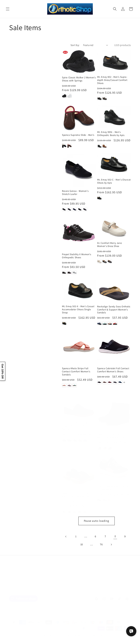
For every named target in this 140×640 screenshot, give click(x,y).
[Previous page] (66, 537)
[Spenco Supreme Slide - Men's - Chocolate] (69, 146)
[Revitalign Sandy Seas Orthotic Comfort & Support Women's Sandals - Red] (115, 323)
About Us (41, 580)
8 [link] (115, 536)
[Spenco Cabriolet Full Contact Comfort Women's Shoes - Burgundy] (110, 382)
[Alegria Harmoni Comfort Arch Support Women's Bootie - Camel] (104, 448)
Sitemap (16, 580)
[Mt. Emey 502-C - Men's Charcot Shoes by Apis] (114, 164)
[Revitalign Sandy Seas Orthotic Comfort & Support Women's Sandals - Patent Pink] (110, 323)
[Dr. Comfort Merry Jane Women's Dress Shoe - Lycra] (110, 261)
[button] (8, 9)
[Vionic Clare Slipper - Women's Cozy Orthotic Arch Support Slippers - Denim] (85, 440)
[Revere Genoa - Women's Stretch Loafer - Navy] (74, 209)
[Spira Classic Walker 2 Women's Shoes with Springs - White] (69, 96)
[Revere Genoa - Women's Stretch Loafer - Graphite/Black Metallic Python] (69, 209)
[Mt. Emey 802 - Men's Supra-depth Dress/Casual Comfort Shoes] (114, 61)
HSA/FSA (121, 580)
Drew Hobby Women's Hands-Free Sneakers (113, 488)
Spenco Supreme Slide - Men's (78, 135)
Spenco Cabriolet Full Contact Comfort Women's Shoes (113, 370)
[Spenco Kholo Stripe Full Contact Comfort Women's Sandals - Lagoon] (74, 385)
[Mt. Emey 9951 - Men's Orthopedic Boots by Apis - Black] (99, 146)
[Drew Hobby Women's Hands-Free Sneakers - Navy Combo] (104, 500)
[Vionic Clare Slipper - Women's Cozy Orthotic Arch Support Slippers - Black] (69, 440)
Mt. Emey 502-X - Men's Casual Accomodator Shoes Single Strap (78, 309)
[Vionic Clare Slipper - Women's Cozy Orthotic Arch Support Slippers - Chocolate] (80, 440)
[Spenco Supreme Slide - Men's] (79, 117)
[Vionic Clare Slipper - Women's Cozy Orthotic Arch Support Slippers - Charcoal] (74, 440)
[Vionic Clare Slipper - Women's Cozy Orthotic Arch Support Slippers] (79, 407)
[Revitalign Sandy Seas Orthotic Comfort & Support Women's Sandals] (114, 290)
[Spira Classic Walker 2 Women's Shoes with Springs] (79, 61)
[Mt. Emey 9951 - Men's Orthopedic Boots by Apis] (114, 116)
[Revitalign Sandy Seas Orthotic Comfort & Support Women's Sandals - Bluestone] (104, 323)
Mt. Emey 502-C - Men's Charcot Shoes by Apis (114, 181)
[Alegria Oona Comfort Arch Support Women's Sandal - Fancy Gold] (74, 511)
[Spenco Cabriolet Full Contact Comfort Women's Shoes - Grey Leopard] (115, 382)
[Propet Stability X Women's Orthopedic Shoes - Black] (64, 272)
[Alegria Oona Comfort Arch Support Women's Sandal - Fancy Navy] (80, 511)
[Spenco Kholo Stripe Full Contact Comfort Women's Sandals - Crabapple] (64, 385)
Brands (28, 580)
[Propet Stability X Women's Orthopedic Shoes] (79, 233)
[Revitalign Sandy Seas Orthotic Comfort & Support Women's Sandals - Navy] (99, 323)
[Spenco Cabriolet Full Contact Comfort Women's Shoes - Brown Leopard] (104, 382)
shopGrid (70, 589)
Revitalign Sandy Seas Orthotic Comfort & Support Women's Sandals (114, 309)
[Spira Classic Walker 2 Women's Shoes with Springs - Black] (64, 96)
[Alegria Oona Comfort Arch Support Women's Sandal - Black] (64, 511)
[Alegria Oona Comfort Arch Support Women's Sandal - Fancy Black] (69, 511)
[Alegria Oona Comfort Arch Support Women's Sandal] (79, 472)
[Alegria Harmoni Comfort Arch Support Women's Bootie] (114, 413)
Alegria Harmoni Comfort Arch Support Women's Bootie (113, 436)
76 (101, 544)
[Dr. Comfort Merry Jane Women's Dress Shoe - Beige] (99, 261)
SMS (84, 580)
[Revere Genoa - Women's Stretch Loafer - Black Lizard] (64, 209)
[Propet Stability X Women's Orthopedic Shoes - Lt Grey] (74, 272)
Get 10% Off (2, 371)
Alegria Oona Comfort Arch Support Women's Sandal (76, 495)
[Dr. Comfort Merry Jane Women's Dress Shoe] (114, 227)
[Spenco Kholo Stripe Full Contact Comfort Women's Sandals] (79, 347)
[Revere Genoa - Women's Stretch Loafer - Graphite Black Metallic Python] (85, 209)
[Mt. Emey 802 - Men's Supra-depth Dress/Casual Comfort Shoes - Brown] (104, 98)
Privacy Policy (71, 580)
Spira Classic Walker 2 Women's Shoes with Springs (79, 79)
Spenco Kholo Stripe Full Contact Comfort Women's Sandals (76, 371)
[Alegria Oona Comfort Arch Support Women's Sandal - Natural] (85, 511)
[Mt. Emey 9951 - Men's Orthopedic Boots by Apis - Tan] (104, 146)
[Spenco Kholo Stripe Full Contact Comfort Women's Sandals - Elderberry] (69, 385)
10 (81, 544)
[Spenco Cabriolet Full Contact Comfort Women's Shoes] (114, 347)
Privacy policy (64, 635)
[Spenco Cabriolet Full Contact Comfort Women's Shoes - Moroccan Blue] (120, 382)
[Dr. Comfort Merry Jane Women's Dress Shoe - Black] (104, 261)
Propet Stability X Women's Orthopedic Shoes (76, 256)
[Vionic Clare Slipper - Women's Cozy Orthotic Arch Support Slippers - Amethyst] (64, 440)
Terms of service (99, 635)
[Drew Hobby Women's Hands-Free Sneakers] (114, 468)
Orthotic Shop (47, 635)
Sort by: (75, 45)
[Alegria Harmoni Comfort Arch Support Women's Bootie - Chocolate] (110, 448)
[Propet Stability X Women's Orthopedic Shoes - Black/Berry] (69, 272)
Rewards (108, 580)
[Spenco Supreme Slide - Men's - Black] (64, 146)
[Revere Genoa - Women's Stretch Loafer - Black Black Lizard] (80, 209)
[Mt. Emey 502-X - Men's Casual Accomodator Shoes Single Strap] (79, 290)
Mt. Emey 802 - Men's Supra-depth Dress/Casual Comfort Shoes (112, 80)
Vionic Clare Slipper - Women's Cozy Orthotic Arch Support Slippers (78, 425)
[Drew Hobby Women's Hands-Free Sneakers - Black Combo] (99, 500)
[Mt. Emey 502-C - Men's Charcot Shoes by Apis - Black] (99, 198)
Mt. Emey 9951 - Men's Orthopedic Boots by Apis (110, 134)
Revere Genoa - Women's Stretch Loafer (75, 193)
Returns (94, 580)
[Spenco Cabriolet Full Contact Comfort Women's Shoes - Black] (99, 382)
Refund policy (81, 635)
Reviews (54, 580)
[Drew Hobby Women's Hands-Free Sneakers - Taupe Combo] (110, 500)
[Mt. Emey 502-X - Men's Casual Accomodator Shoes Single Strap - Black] (64, 323)
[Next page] (111, 545)
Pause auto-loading (96, 520)
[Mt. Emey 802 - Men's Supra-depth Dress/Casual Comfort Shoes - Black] (99, 98)
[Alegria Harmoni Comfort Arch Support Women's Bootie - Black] (99, 448)
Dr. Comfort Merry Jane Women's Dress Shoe (109, 245)
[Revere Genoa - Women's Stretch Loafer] (79, 170)
